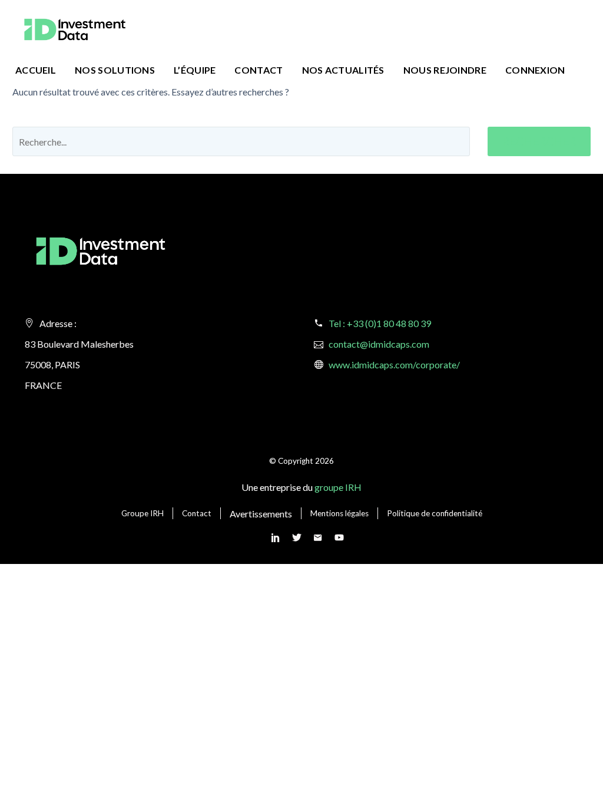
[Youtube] (339, 537)
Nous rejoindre (444, 69)
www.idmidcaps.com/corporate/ (394, 364)
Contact (258, 69)
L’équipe (195, 69)
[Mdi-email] (318, 537)
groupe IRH (338, 487)
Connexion (535, 69)
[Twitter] (297, 537)
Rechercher (539, 141)
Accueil (35, 69)
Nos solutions (115, 69)
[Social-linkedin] (275, 537)
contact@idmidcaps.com (379, 343)
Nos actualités (343, 69)
